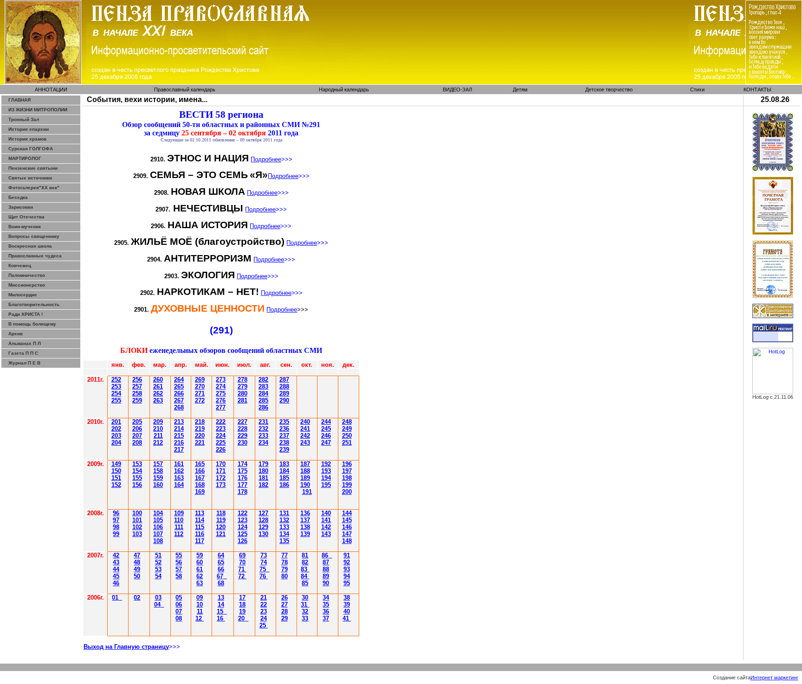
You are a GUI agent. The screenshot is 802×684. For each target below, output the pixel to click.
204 (116, 442)
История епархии (28, 129)
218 (200, 421)
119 (221, 520)
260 (158, 379)
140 (326, 513)
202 (116, 428)
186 (284, 484)
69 (242, 555)
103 (137, 534)
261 (158, 386)
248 (347, 421)
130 (263, 534)
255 (116, 400)
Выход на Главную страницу (126, 646)
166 (200, 470)
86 (325, 555)
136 (305, 513)
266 (179, 393)
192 (326, 463)
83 (305, 569)
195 (326, 484)
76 (263, 576)
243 (305, 442)
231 (263, 421)
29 (284, 618)
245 (326, 428)
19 (242, 611)
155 (137, 477)
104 (158, 513)
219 (200, 428)
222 (221, 421)
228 (242, 428)
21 (263, 597)
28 (242, 400)
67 (220, 576)
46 (116, 583)
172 (221, 477)
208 (137, 442)
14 (221, 604)
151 (116, 477)
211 (158, 435)
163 (179, 477)
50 (137, 576)
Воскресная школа (30, 246)
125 (242, 534)
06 (178, 604)
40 (346, 611)
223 (221, 428)
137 (305, 520)
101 (137, 520)
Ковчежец (19, 265)
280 (242, 393)
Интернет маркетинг (774, 677)
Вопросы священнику (33, 236)
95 (346, 583)
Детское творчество (609, 89)
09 (199, 597)
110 (178, 520)
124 (242, 527)
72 (242, 576)
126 (242, 540)
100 (137, 513)
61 (199, 569)
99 (116, 534)
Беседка (18, 197)
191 (307, 491)
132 (284, 520)
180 (263, 470)
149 (116, 463)
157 (158, 463)
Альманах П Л (24, 343)
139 (305, 534)
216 (179, 442)
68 (221, 583)
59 (199, 555)
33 (305, 618)
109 (179, 513)
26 (200, 379)
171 (221, 470)
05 (178, 597)
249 (347, 428)
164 (179, 484)
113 (199, 513)
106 (158, 527)
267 (179, 400)
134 (284, 534)
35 (326, 604)
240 (305, 421)
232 (263, 428)
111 (179, 527)
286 (263, 407)
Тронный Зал (23, 119)
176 (242, 477)
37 (326, 618)
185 (284, 477)
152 (116, 484)
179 (263, 463)
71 (242, 569)
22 (263, 604)
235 (284, 421)
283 (263, 386)
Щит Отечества (26, 216)
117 (199, 540)
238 (284, 442)
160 (158, 484)
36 (326, 611)
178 (242, 491)
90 (326, 583)
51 (158, 555)
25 (221, 393)
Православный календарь (184, 89)
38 (346, 597)
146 (347, 527)
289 (284, 393)
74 (263, 562)
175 (242, 470)
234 (263, 442)
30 (305, 597)
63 (199, 583)
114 (199, 520)
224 (221, 435)
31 (305, 604)
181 (263, 477)
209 (158, 421)
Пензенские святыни (33, 168)
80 (284, 576)
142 (326, 527)
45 (116, 576)
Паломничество (26, 275)
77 (284, 555)
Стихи (697, 89)
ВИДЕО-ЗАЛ (457, 89)
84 (305, 576)
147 (347, 534)
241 (305, 428)
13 (221, 597)
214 (179, 428)
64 (221, 555)
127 (263, 513)
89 (326, 576)
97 (116, 520)
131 (284, 513)
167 (200, 477)
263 (158, 400)
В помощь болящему (32, 323)
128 (263, 520)
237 (284, 435)
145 (347, 520)
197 (347, 470)
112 (178, 534)
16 (221, 618)
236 (284, 428)
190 (305, 484)
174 (242, 463)
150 (116, 470)
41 (347, 618)
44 (116, 569)
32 (305, 611)
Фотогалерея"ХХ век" (33, 187)
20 (241, 618)
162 (179, 470)
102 (137, 527)
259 (137, 400)
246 (326, 435)
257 (137, 386)
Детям (520, 89)
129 (263, 527)
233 (263, 435)
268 (179, 407)
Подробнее (266, 159)
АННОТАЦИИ (51, 89)
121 (221, 534)
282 (263, 379)
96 (116, 513)
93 (346, 569)
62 (199, 576)
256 (137, 379)
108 (158, 540)
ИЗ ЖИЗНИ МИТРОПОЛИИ (37, 109)
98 (116, 527)
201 (116, 421)
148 (347, 540)
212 (158, 442)
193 (326, 470)
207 (137, 435)
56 (178, 562)
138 (305, 527)
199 (347, 484)
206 (137, 428)
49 (137, 569)
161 (179, 463)
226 (221, 449)
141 (326, 520)
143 (326, 534)
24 (263, 618)
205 (137, 421)
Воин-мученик (24, 226)
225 (221, 442)
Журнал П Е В (24, 362)
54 (158, 576)
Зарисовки (20, 207)
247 (326, 442)
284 (263, 393)
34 (326, 597)
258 (137, 393)
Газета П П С (23, 353)
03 (158, 597)
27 (284, 604)
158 (158, 470)
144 (347, 513)
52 (158, 562)
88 (326, 569)
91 (346, 555)
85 (305, 583)
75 (262, 569)
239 (284, 449)
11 (200, 611)
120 (221, 527)
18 (242, 604)
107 (158, 534)
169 (200, 491)
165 (200, 463)
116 (199, 534)
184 (284, 470)
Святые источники (30, 177)
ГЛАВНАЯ (19, 99)
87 (326, 562)
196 (347, 463)
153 (137, 463)
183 (284, 463)
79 (284, 569)
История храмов (27, 138)
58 (178, 576)
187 (305, 463)
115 (199, 527)
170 (221, 463)
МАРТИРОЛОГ (24, 158)
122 (242, 513)
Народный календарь (344, 89)
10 (199, 604)
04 (157, 604)
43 (116, 562)
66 (221, 569)
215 (179, 435)
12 (199, 618)
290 (284, 400)
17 (242, 597)
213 (179, 421)
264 (179, 379)
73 (263, 555)
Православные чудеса (35, 255)
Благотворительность (33, 304)
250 (347, 435)
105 (158, 520)
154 (137, 470)
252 (116, 379)
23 (221, 379)
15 (220, 611)
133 (284, 527)
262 (158, 393)
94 (346, 576)
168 (200, 484)
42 (116, 555)
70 (242, 562)
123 (242, 520)
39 (346, 604)
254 (116, 393)
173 (221, 484)
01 (115, 597)
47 (137, 555)
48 (137, 562)
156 (137, 484)
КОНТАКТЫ (757, 89)
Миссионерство (26, 285)
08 (178, 618)
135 (284, 540)
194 (326, 477)
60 (199, 562)
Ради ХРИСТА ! (25, 314)
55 (178, 555)
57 (178, 569)
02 (137, 597)
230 (242, 442)
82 (305, 562)
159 (158, 477)
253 (116, 386)
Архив (15, 333)
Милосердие (22, 294)
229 (242, 435)
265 (179, 386)
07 (178, 611)
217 (179, 449)
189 (305, 477)
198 (347, 477)
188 (305, 470)
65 (221, 562)
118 (221, 513)
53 (158, 569)
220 (200, 435)
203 (116, 435)
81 (305, 555)
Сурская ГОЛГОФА (30, 148)
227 (242, 421)
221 (200, 442)
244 (326, 421)
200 (347, 491)
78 (284, 562)
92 (346, 562)
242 (305, 435)
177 (242, 484)
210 (158, 428)
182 (263, 484)
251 (347, 442)
